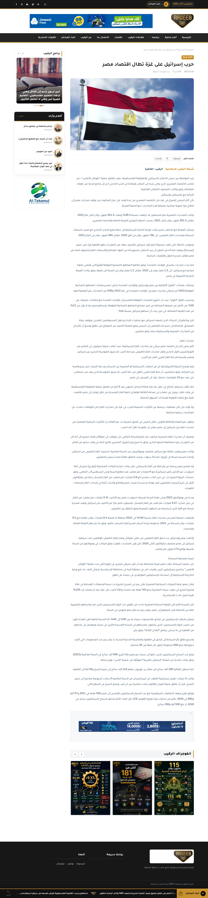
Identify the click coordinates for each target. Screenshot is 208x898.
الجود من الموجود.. (43, 152)
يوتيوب (70, 864)
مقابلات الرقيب (136, 37)
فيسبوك (176, 159)
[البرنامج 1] (44, 105)
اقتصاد (118, 37)
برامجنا (155, 37)
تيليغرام (61, 864)
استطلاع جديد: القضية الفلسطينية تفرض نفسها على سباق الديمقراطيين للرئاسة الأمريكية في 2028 (78, 893)
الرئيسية (186, 37)
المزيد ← (20, 116)
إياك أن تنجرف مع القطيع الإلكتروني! (35, 139)
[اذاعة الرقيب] (182, 21)
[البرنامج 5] (34, 105)
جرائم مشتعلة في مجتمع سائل (37, 126)
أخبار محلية (171, 37)
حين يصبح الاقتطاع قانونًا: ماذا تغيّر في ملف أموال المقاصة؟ (35, 165)
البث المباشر (68, 37)
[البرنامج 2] (42, 105)
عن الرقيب (86, 37)
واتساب (158, 159)
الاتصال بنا (103, 37)
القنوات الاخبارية (47, 37)
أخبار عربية (181, 50)
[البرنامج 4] (36, 105)
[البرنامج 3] (39, 105)
